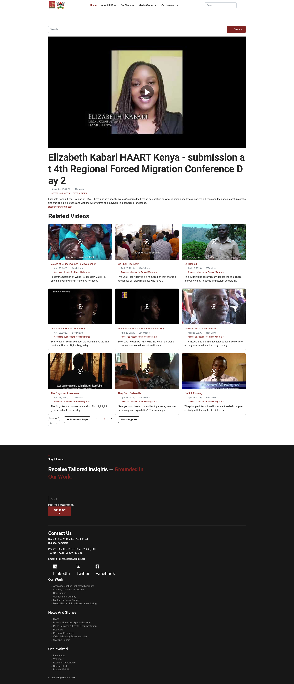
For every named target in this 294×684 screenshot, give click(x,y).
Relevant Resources (63, 633)
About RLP (107, 5)
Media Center (146, 5)
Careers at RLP (61, 666)
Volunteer (58, 659)
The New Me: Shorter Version (200, 328)
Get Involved (168, 5)
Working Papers (61, 640)
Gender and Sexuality (64, 596)
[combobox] (221, 5)
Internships (59, 655)
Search (238, 29)
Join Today (59, 509)
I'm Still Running (193, 393)
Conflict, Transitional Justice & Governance (69, 591)
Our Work (126, 5)
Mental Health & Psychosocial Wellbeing (75, 603)
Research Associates (64, 662)
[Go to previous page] (77, 419)
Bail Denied (191, 264)
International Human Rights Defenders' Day (141, 328)
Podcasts (58, 629)
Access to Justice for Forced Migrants (69, 193)
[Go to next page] (128, 419)
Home (93, 5)
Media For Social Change (66, 600)
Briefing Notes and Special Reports (71, 622)
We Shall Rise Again (128, 264)
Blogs (56, 619)
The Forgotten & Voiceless (65, 393)
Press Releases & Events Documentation (75, 626)
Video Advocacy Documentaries (70, 636)
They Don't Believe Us (129, 393)
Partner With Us (61, 669)
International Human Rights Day (68, 328)
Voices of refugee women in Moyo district (73, 264)
